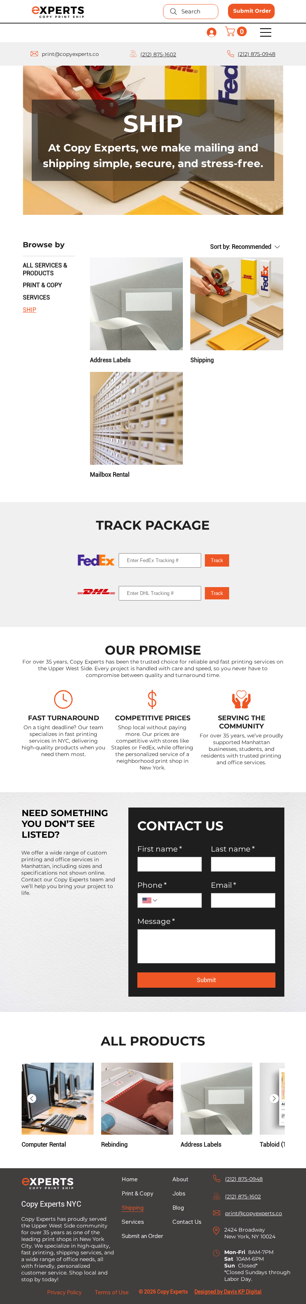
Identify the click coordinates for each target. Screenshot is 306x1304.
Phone (152, 885)
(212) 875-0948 (256, 54)
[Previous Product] (31, 1098)
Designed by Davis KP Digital (228, 1292)
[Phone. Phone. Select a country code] (150, 900)
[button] (237, 31)
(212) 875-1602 (158, 54)
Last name (233, 848)
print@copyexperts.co (70, 54)
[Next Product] (274, 1098)
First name (159, 848)
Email (223, 885)
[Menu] (266, 32)
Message (156, 921)
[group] (152, 1105)
